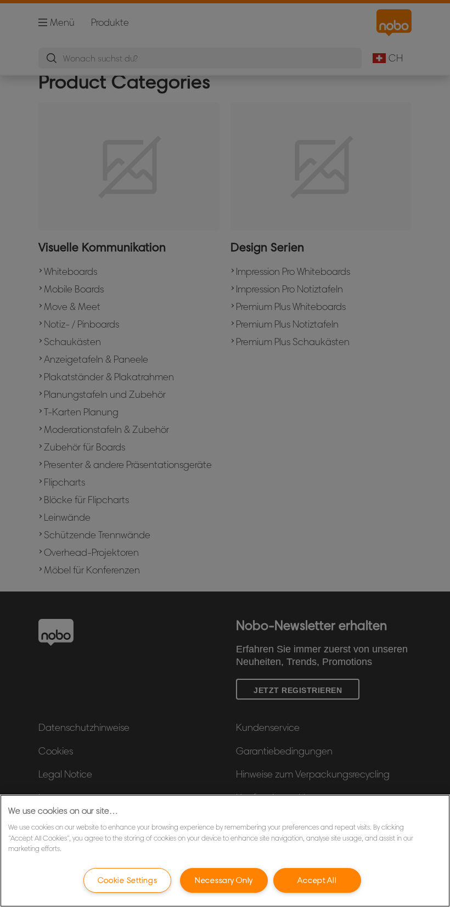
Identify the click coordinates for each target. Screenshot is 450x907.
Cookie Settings (128, 880)
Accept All (316, 880)
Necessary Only (224, 880)
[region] (225, 851)
